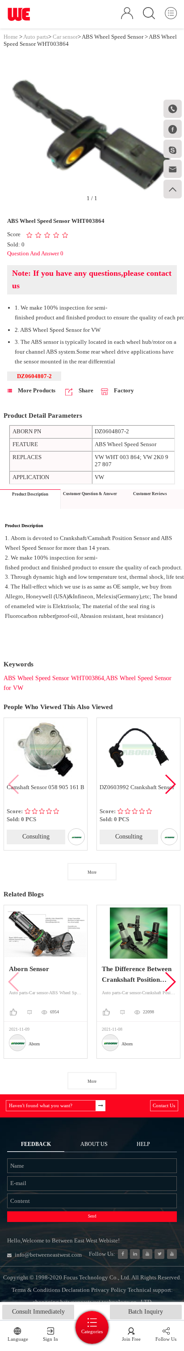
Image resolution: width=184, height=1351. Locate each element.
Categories (92, 1331)
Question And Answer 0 (35, 253)
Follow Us (165, 1339)
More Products (36, 390)
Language (18, 1339)
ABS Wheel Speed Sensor (112, 36)
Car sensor (65, 36)
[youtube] (172, 1254)
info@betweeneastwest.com (48, 1254)
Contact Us (164, 1105)
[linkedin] (135, 1254)
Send (92, 1216)
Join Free (131, 1339)
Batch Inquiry (145, 1311)
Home (11, 36)
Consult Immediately (38, 1311)
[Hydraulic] (147, 1254)
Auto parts (35, 36)
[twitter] (159, 1254)
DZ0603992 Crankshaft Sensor (69, 787)
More (92, 872)
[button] (170, 784)
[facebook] (123, 1254)
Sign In (50, 1339)
